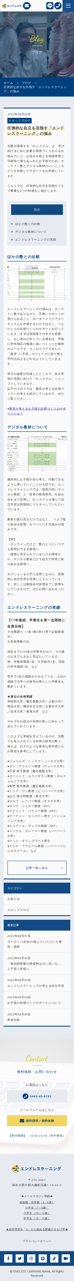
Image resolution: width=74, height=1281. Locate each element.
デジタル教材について (31, 232)
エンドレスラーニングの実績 (35, 239)
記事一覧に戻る (37, 868)
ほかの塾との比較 (27, 224)
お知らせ (13, 899)
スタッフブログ (19, 120)
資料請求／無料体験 (40, 1121)
